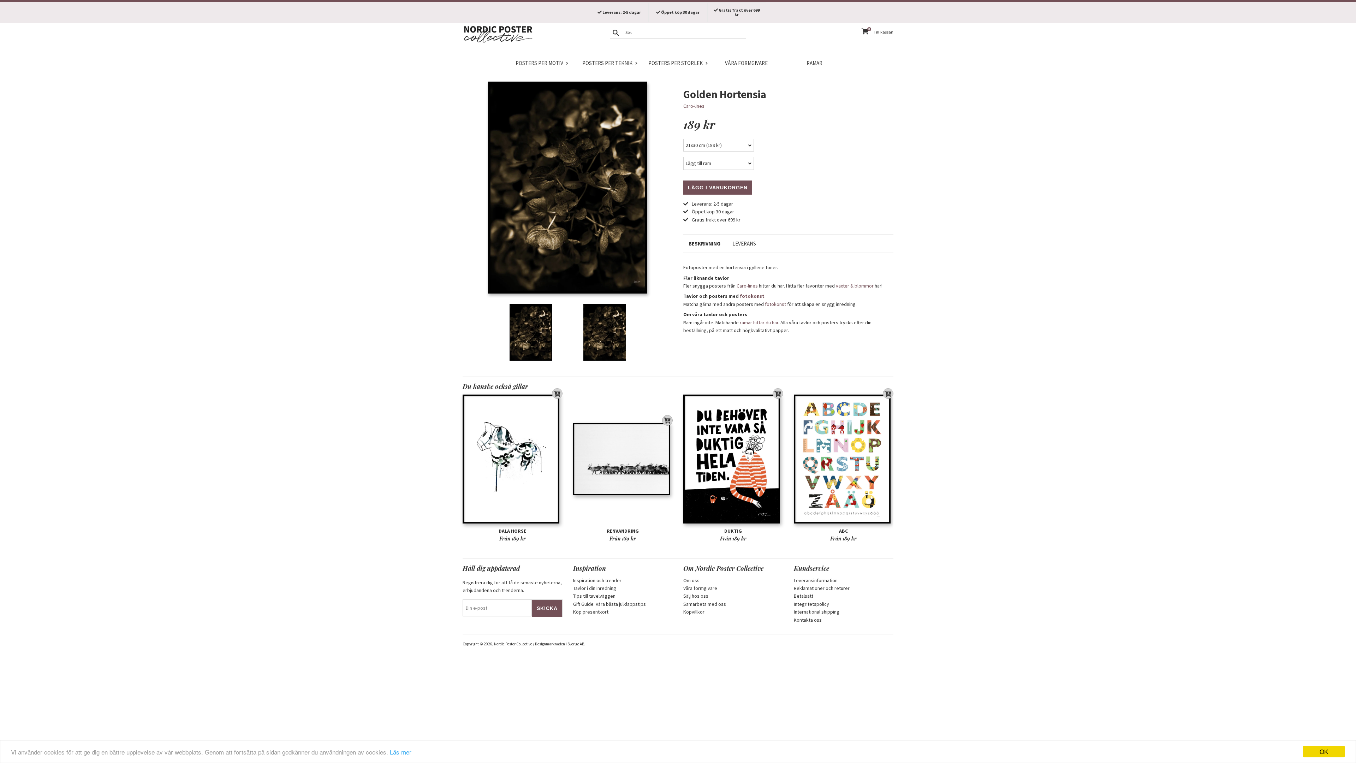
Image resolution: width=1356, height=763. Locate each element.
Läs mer (400, 751)
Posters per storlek (675, 63)
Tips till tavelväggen (594, 596)
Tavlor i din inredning (594, 588)
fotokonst (752, 296)
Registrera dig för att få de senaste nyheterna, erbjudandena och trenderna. (512, 586)
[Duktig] (733, 459)
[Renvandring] (623, 459)
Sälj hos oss (695, 596)
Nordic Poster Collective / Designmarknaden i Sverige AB (539, 643)
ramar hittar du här (759, 322)
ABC (843, 531)
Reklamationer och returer (822, 588)
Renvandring (623, 531)
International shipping (816, 612)
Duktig (733, 531)
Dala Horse (512, 531)
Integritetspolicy (811, 604)
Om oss (691, 580)
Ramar (814, 63)
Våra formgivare (746, 63)
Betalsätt (803, 596)
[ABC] (844, 459)
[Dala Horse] (513, 459)
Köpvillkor (693, 612)
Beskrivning (704, 243)
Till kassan (883, 32)
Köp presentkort (590, 612)
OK (1324, 751)
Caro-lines (693, 106)
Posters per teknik (607, 63)
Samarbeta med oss (704, 604)
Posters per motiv (539, 63)
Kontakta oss (808, 620)
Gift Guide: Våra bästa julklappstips (609, 604)
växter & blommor (855, 286)
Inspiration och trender (597, 580)
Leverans (744, 243)
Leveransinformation (816, 580)
